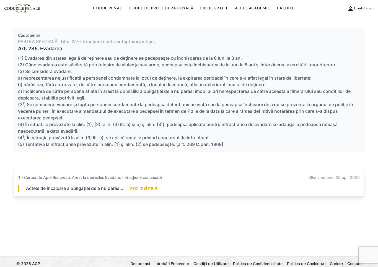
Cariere (336, 263)
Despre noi (140, 263)
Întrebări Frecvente (171, 263)
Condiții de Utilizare (211, 263)
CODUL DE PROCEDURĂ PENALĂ (161, 8)
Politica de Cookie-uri (306, 263)
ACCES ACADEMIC (252, 8)
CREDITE (285, 8)
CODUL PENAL (107, 8)
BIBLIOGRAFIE (214, 8)
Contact (354, 263)
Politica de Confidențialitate (258, 263)
